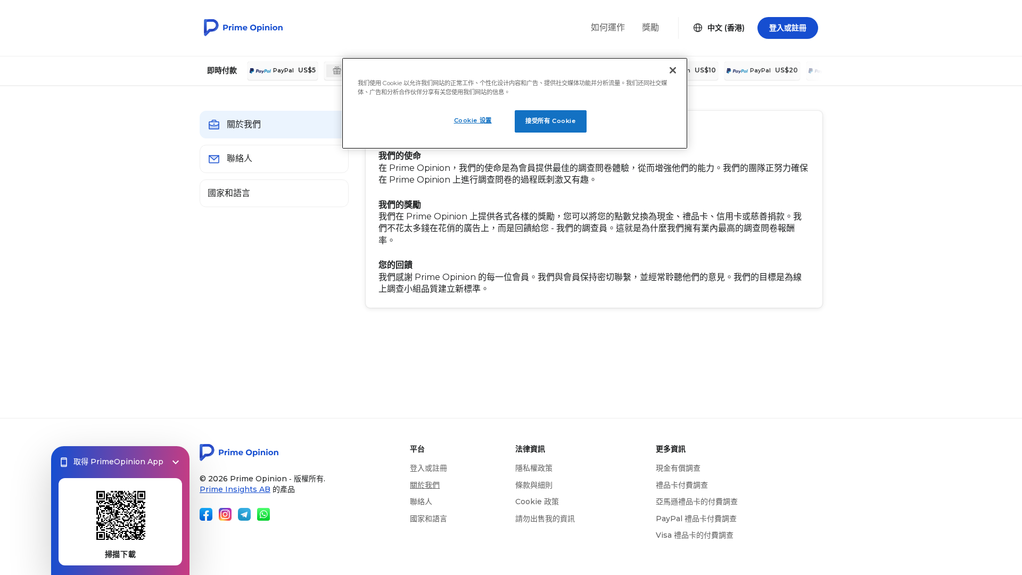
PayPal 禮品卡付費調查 (696, 518)
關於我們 (425, 485)
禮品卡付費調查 (682, 485)
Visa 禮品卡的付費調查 (694, 535)
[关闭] (673, 70)
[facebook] (206, 514)
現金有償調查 (678, 468)
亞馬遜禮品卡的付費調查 (697, 501)
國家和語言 (428, 518)
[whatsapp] (263, 514)
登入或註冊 (428, 468)
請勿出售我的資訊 (545, 518)
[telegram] (244, 514)
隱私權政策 (534, 468)
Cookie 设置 (473, 120)
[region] (515, 103)
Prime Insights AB (235, 489)
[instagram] (225, 514)
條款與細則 (534, 485)
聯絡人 (421, 501)
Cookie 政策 (537, 501)
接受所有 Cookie (550, 121)
